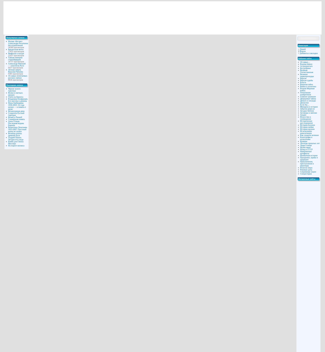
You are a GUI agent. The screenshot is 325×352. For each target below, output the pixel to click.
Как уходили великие (309, 135)
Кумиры (303, 141)
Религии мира (306, 168)
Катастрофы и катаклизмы (306, 138)
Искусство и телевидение (305, 118)
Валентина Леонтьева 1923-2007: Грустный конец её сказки (17, 129)
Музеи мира (305, 147)
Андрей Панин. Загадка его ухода (15, 138)
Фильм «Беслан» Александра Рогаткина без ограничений (18, 43)
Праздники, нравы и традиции (309, 158)
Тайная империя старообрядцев (15, 58)
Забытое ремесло (307, 109)
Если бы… (304, 105)
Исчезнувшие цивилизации (306, 132)
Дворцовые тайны (308, 99)
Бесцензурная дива (16, 111)
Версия (303, 78)
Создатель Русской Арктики (16, 114)
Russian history (306, 64)
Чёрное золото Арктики (14, 90)
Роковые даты (306, 170)
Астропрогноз (306, 66)
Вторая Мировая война (307, 89)
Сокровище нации (308, 172)
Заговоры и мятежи (308, 113)
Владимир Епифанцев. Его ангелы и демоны (18, 100)
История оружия (307, 129)
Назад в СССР (306, 149)
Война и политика (308, 86)
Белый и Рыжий (15, 117)
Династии (304, 103)
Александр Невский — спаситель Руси (17, 65)
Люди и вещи (306, 145)
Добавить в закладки (309, 53)
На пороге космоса (16, 146)
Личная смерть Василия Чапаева (15, 71)
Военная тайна (306, 84)
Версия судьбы (306, 80)
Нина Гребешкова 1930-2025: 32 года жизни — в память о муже (17, 106)
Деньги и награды (308, 101)
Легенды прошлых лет (310, 143)
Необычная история (308, 155)
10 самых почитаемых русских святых (17, 77)
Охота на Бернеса (15, 97)
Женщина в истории (309, 107)
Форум (303, 51)
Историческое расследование (306, 122)
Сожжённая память (16, 119)
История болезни (307, 125)
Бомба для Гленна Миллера (15, 142)
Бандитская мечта (15, 49)
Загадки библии (307, 111)
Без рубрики (305, 68)
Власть (303, 82)
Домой (303, 49)
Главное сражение (308, 97)
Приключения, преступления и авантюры (307, 164)
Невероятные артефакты (306, 152)
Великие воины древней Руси (15, 134)
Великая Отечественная (306, 71)
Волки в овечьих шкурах (15, 94)
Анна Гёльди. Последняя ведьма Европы (16, 123)
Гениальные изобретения (305, 93)
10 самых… (305, 62)
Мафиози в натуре (16, 53)
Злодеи (303, 115)
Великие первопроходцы (307, 75)
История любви (307, 127)
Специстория (306, 174)
